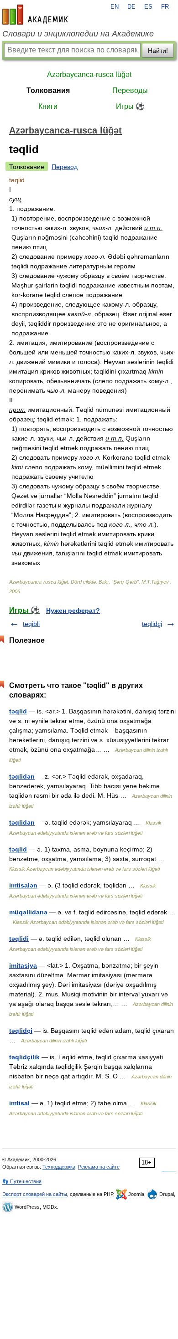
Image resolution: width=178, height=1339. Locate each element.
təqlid (18, 711)
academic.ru (35, 15)
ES (148, 7)
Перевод (65, 166)
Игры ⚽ (130, 106)
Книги (48, 106)
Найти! (158, 50)
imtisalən (23, 885)
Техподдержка (58, 1167)
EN (114, 7)
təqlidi (19, 938)
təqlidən (22, 776)
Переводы (130, 90)
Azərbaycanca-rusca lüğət (89, 74)
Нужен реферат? (73, 610)
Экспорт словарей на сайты (34, 1194)
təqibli (31, 623)
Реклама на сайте (99, 1167)
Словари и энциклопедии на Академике (78, 33)
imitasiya (23, 965)
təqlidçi (152, 623)
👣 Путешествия (22, 1181)
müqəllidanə (28, 912)
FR (165, 7)
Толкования (48, 90)
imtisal (19, 1103)
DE (131, 7)
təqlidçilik (24, 1057)
